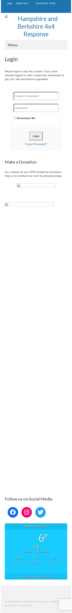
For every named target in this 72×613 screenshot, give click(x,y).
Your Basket (45, 3)
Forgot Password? (36, 144)
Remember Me (25, 118)
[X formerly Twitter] (58, 9)
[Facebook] (64, 9)
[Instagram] (52, 9)
